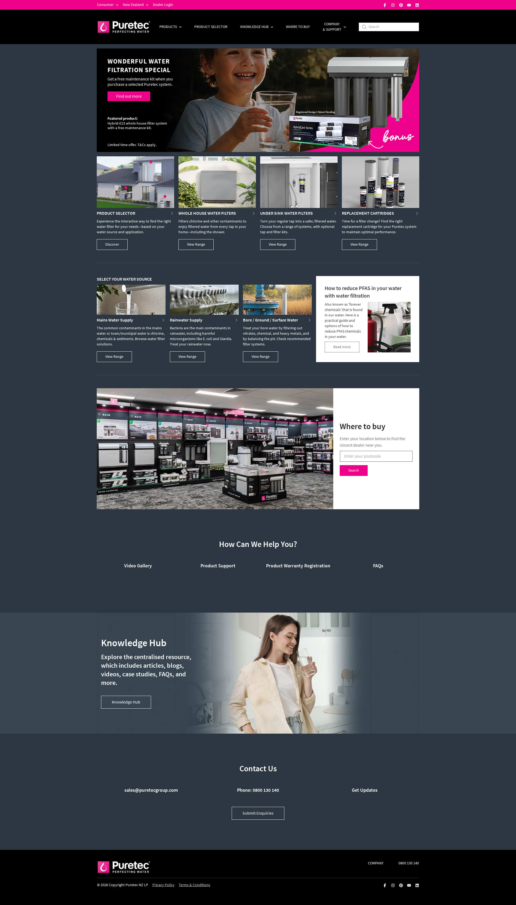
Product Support (217, 566)
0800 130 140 (409, 863)
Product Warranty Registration (298, 566)
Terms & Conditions (194, 885)
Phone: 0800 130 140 (258, 790)
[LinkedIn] (417, 5)
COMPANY (376, 863)
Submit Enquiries (258, 813)
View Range (196, 244)
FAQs (378, 566)
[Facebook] (385, 5)
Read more (342, 346)
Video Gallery (138, 566)
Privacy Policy (163, 885)
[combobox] (376, 456)
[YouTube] (409, 5)
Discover (112, 244)
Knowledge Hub (126, 702)
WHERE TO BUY (298, 26)
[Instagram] (393, 5)
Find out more (129, 96)
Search (353, 470)
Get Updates (365, 790)
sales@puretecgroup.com (151, 790)
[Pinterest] (401, 5)
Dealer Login (163, 4)
